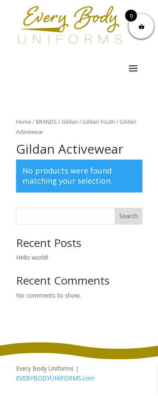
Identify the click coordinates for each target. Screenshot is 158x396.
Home (23, 121)
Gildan (70, 121)
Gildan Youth (99, 121)
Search (128, 216)
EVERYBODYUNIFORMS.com (55, 378)
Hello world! (32, 257)
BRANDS (46, 121)
